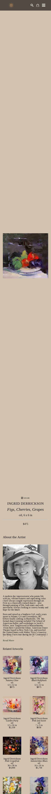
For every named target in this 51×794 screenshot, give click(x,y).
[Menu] (43, 5)
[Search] (32, 5)
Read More (8, 640)
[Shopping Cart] (37, 5)
